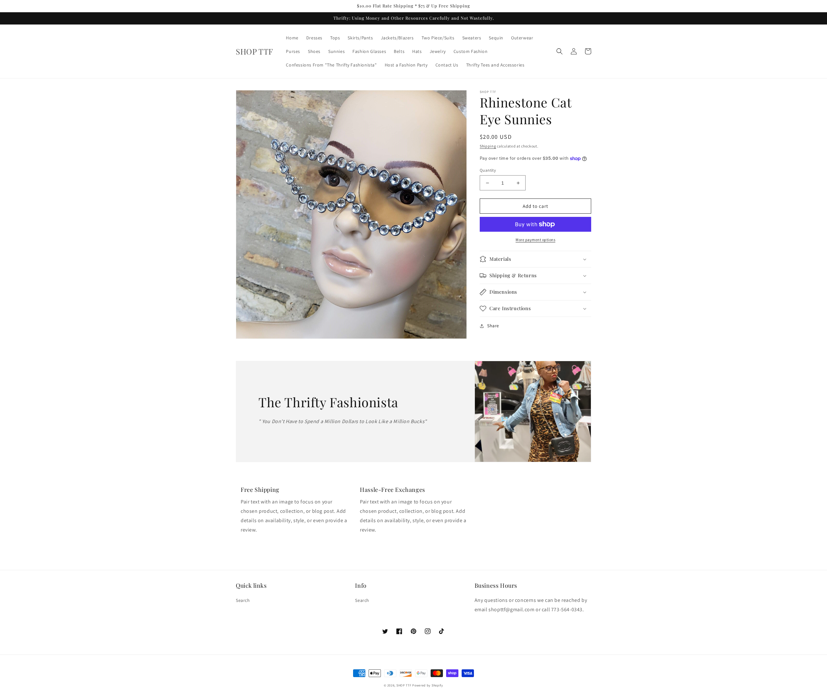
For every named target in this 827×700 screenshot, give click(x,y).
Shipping (488, 146)
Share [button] (493, 326)
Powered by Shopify (427, 685)
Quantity (488, 170)
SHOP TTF (404, 685)
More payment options (535, 239)
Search (243, 600)
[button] (559, 51)
